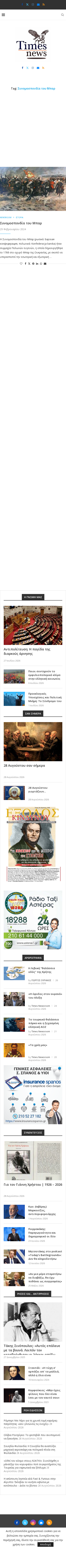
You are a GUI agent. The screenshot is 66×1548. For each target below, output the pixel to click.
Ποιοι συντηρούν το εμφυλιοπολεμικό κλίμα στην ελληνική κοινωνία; (44, 674)
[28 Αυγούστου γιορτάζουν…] (14, 793)
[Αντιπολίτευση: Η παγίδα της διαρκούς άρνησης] (33, 625)
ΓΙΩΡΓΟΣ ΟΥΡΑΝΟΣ (41, 980)
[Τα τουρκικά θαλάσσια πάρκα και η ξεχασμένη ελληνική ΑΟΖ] (14, 1025)
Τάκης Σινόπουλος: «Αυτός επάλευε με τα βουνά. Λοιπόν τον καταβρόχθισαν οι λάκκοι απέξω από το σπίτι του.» (32, 1352)
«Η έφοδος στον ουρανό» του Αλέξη (45, 995)
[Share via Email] (45, 263)
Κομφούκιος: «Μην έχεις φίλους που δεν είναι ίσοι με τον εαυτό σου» (44, 1393)
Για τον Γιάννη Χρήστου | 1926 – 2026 (33, 1184)
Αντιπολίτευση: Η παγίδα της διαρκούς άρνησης (27, 651)
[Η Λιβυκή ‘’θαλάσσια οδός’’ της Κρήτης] (14, 973)
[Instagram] (33, 4)
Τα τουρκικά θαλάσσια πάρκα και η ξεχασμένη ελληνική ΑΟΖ (43, 1023)
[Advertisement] (33, 129)
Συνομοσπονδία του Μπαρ (21, 223)
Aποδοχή (45, 1544)
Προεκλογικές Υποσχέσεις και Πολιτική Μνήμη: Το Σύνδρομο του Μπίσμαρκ (45, 699)
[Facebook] (22, 4)
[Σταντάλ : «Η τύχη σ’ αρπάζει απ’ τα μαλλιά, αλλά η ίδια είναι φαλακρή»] (14, 1373)
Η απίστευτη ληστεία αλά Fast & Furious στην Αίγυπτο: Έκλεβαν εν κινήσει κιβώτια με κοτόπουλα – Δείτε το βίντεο (30, 1482)
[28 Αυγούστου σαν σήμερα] (33, 741)
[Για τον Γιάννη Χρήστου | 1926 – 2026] (33, 1160)
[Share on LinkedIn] (37, 263)
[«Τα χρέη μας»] (14, 1050)
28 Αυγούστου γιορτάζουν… (38, 789)
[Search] (62, 15)
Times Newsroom (41, 1005)
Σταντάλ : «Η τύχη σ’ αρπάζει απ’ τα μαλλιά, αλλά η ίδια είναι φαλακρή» (43, 1373)
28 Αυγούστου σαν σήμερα (24, 765)
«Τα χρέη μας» (37, 1045)
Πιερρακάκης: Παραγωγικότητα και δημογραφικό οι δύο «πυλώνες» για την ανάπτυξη (42, 1236)
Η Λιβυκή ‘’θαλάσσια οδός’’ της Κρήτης (41, 970)
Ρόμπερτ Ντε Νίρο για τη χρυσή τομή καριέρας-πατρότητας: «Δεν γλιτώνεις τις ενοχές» (31, 1422)
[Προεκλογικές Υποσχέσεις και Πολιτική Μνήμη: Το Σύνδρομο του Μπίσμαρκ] (14, 699)
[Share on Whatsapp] (41, 263)
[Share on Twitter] (29, 263)
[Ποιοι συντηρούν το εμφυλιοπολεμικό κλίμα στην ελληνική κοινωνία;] (14, 676)
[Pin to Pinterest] (33, 263)
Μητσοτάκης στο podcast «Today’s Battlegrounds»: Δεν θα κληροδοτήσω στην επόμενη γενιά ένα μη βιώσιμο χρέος (45, 1259)
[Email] (38, 4)
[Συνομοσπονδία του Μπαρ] (33, 189)
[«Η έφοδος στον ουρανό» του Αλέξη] (14, 999)
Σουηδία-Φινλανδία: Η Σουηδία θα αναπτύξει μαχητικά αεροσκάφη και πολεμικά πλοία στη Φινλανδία (30, 1449)
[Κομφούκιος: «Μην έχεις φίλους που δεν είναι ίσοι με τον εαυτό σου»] (14, 1395)
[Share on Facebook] (25, 263)
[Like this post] (21, 263)
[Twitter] (27, 4)
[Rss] (44, 4)
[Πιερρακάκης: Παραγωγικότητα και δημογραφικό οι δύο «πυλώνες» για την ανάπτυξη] (14, 1234)
